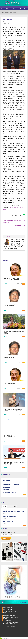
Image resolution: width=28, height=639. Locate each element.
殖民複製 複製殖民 (9, 357)
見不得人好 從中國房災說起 (11, 279)
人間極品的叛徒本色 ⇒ (19, 225)
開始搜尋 (5, 538)
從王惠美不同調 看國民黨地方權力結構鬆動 (13, 511)
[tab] (4, 506)
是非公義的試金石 (7, 487)
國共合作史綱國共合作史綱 (9, 492)
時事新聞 (22, 8)
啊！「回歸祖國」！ (9, 436)
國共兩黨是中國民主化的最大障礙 (11, 484)
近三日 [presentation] (4, 506)
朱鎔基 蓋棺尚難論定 (9, 383)
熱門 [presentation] (15, 506)
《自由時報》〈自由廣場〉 (16, 208)
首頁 (2, 8)
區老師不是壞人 (6, 489)
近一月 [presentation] (10, 506)
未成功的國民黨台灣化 (10, 305)
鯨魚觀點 (15, 8)
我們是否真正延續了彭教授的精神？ (14, 410)
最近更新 (8, 8)
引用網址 (5, 209)
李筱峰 (12, 21)
